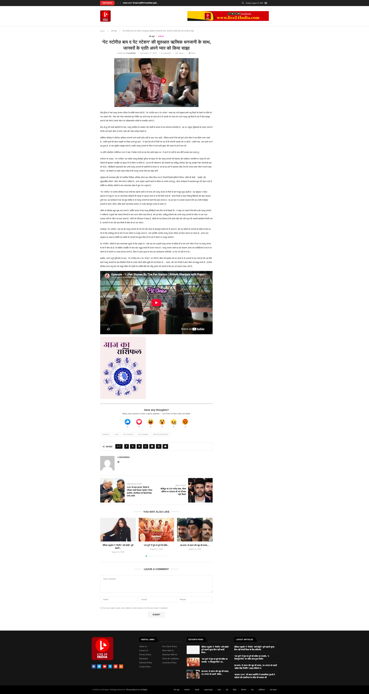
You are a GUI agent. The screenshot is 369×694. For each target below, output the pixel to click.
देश (227, 690)
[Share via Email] (165, 446)
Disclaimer (143, 659)
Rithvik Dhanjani (160, 434)
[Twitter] (99, 666)
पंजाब (219, 690)
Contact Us (143, 651)
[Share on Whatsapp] (145, 446)
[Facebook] (94, 666)
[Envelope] (116, 666)
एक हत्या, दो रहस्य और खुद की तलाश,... (194, 545)
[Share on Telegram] (152, 446)
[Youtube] (105, 666)
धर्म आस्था (273, 690)
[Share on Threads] (158, 446)
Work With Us (168, 651)
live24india (131, 53)
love (116, 434)
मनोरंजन (187, 690)
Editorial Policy (145, 663)
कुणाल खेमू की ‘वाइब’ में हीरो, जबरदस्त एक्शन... (137, 3)
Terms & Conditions (170, 659)
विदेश (234, 690)
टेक (252, 690)
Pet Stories (143, 434)
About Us (143, 647)
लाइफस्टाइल (208, 690)
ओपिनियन (261, 690)
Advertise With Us (169, 655)
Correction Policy (169, 663)
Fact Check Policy (169, 647)
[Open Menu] (265, 3)
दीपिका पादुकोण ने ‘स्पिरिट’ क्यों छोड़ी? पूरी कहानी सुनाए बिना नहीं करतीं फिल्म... (215, 650)
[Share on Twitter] (132, 446)
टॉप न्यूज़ (114, 31)
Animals (105, 434)
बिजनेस (243, 690)
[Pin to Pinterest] (139, 446)
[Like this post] (120, 446)
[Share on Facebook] (126, 446)
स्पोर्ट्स (197, 690)
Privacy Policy (145, 655)
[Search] (242, 3)
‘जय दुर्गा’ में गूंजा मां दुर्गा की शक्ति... (156, 545)
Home (102, 31)
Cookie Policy (145, 667)
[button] (117, 3)
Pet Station (128, 434)
